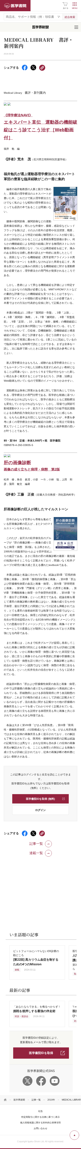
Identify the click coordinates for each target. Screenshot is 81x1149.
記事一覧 (36, 1099)
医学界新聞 (19, 1099)
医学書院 (15, 5)
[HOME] (5, 1099)
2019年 (51, 1099)
